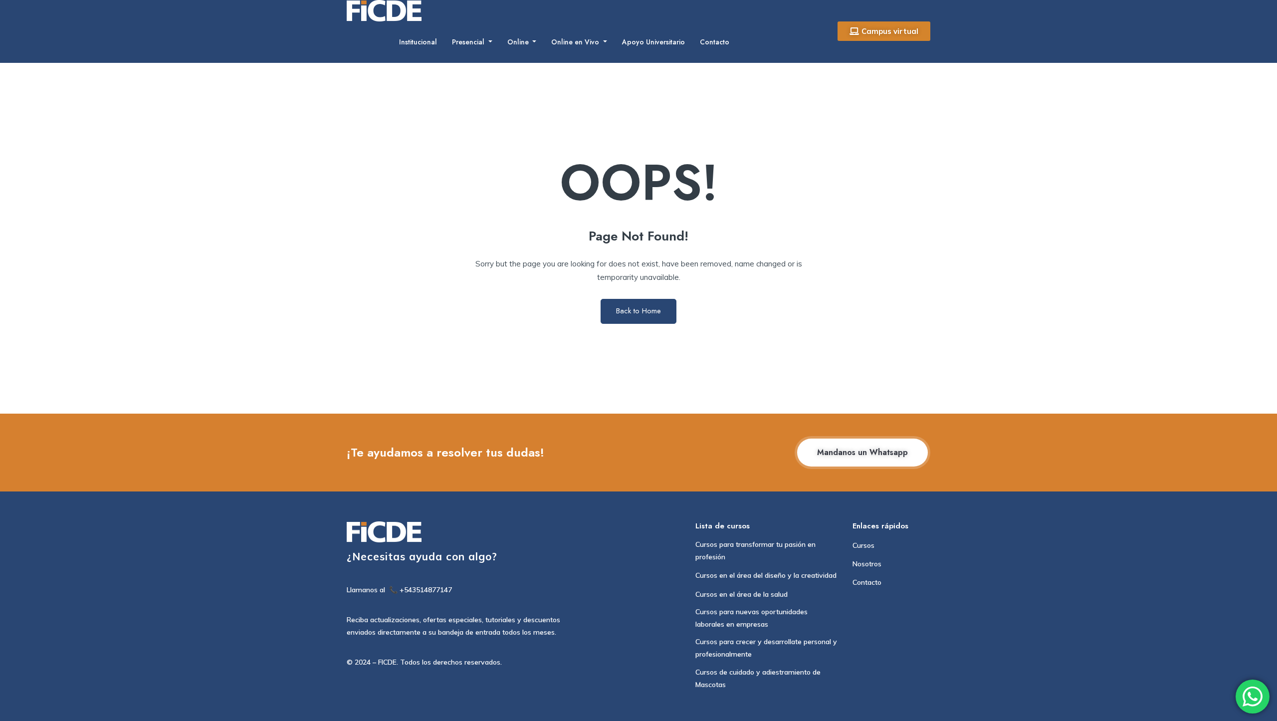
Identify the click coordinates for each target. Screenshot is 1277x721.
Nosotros (866, 563)
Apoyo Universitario (653, 42)
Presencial (469, 42)
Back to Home (638, 310)
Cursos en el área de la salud (741, 594)
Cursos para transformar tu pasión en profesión (755, 550)
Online (519, 42)
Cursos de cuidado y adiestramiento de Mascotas (758, 678)
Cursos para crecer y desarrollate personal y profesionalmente (766, 648)
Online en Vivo (576, 42)
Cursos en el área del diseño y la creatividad (766, 575)
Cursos (863, 545)
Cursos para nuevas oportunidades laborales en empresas (751, 618)
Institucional (418, 42)
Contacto (714, 42)
